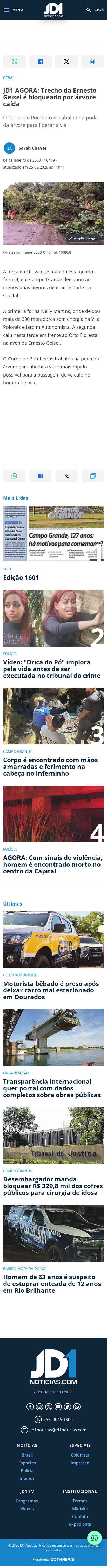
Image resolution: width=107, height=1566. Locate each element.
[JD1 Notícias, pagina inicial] (53, 9)
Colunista (80, 1455)
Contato (80, 1516)
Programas (27, 1501)
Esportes (27, 1463)
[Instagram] (39, 1406)
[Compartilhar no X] (66, 61)
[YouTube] (58, 1406)
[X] (48, 1406)
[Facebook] (30, 1406)
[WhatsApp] (77, 1406)
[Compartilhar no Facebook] (40, 61)
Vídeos (27, 1509)
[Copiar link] (92, 61)
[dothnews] (62, 1559)
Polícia (27, 1470)
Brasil (27, 1455)
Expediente (80, 1524)
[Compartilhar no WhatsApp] (14, 61)
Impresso (80, 1463)
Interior (27, 1478)
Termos (80, 1501)
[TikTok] (67, 1406)
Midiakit (80, 1509)
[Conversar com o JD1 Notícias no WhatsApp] (94, 1538)
